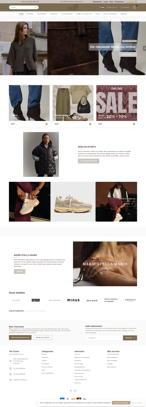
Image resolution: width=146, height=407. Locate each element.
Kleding (29, 14)
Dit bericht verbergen (121, 403)
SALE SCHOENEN (110, 14)
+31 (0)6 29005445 (19, 368)
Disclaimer (77, 360)
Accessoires (67, 14)
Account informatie (113, 354)
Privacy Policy (78, 364)
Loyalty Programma (80, 379)
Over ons (77, 354)
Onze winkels (78, 376)
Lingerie (53, 14)
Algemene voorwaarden (81, 357)
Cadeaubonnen (97, 1)
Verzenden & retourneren (82, 370)
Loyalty (105, 1)
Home (21, 14)
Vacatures (77, 383)
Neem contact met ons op (20, 337)
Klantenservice (119, 1)
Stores (111, 1)
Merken (124, 14)
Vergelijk (110, 364)
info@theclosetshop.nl (20, 380)
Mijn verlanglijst (112, 360)
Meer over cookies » (137, 403)
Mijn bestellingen (112, 357)
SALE (98, 14)
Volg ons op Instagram (35, 311)
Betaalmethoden (79, 367)
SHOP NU (19, 271)
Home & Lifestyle (84, 14)
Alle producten (111, 367)
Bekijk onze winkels (42, 337)
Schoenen (41, 14)
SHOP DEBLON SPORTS (89, 161)
